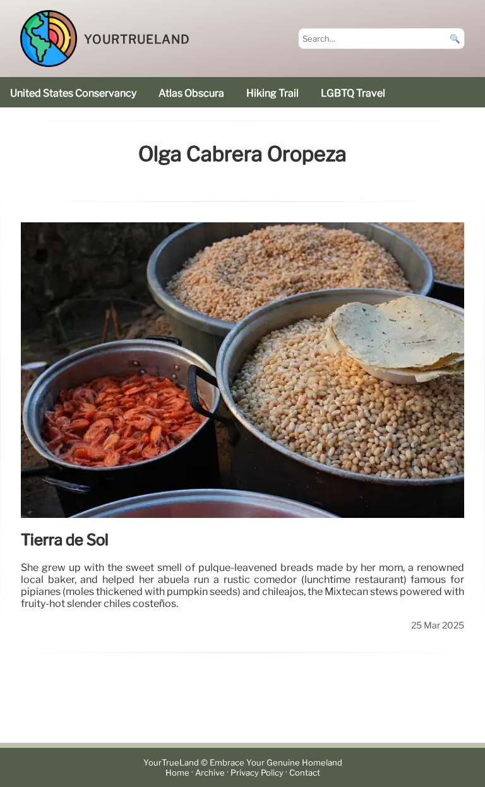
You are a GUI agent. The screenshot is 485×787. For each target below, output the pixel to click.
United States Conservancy (73, 93)
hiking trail (272, 93)
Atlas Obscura (191, 93)
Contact (304, 773)
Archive (210, 773)
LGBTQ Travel (353, 93)
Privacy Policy (257, 773)
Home (177, 773)
